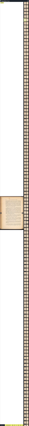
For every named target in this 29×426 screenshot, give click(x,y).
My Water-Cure (6, 1)
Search (2, 2)
